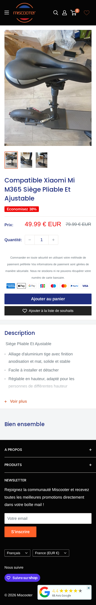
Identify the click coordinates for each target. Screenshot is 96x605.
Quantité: (13, 240)
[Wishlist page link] (86, 12)
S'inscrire (20, 531)
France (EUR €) (47, 553)
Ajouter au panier (48, 299)
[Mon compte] (64, 12)
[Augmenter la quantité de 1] (53, 239)
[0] (73, 12)
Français (13, 553)
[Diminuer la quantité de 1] (29, 239)
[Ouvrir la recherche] (55, 12)
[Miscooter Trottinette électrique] (44, 597)
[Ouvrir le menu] (6, 12)
